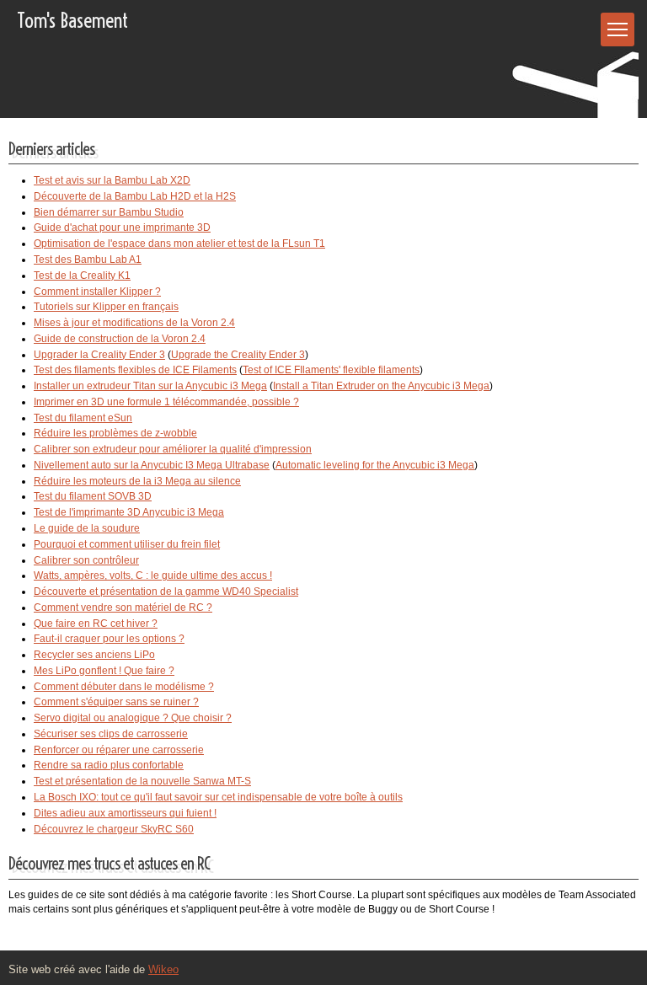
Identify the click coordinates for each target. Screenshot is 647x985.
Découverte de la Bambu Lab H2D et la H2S (135, 196)
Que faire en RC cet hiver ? (96, 623)
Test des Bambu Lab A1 (88, 259)
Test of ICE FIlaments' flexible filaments (331, 370)
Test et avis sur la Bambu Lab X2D (112, 180)
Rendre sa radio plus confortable (109, 765)
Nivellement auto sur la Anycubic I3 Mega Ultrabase (152, 465)
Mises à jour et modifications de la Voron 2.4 (134, 323)
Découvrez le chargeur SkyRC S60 (114, 829)
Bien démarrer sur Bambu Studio (109, 212)
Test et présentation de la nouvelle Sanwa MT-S (142, 781)
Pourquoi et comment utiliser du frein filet (127, 544)
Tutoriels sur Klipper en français (106, 307)
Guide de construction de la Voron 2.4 (120, 339)
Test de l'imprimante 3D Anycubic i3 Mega (129, 512)
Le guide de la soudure (87, 528)
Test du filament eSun (83, 418)
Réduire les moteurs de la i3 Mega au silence (137, 481)
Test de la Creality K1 (82, 275)
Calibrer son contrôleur (86, 560)
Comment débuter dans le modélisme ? (124, 687)
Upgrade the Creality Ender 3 (238, 355)
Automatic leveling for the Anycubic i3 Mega (374, 465)
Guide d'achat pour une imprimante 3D (122, 227)
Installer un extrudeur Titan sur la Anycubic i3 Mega (150, 386)
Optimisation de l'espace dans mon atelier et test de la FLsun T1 (179, 243)
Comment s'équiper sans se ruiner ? (116, 702)
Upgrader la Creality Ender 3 (99, 355)
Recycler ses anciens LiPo (94, 655)
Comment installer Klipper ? (97, 291)
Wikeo (163, 969)
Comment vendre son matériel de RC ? (123, 607)
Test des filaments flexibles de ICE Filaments (135, 370)
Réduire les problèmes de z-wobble (115, 433)
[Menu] (617, 29)
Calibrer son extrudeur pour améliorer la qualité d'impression (173, 449)
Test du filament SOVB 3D (93, 496)
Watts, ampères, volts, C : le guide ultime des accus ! (153, 575)
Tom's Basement (72, 20)
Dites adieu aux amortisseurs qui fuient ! (125, 813)
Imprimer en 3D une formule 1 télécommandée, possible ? (166, 402)
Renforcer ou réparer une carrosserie (119, 750)
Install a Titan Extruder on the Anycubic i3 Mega (381, 386)
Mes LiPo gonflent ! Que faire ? (104, 671)
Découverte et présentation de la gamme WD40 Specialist (166, 591)
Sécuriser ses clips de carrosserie (111, 734)
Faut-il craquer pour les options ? (109, 639)
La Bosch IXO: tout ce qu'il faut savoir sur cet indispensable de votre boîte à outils (218, 797)
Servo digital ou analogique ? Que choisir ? (133, 718)
